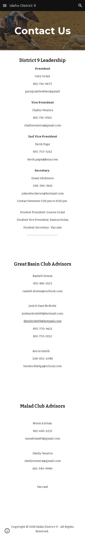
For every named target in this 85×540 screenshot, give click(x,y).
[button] (4, 5)
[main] (42, 30)
